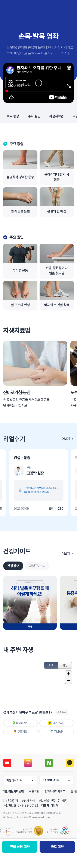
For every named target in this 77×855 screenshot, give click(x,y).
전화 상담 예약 (20, 847)
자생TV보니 (37, 566)
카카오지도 (59, 723)
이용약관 (34, 791)
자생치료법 (56, 116)
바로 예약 (57, 847)
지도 (51, 665)
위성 (64, 665)
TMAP (58, 731)
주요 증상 (13, 116)
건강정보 (13, 566)
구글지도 (22, 731)
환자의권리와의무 (55, 791)
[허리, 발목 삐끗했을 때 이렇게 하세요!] (30, 603)
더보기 (66, 439)
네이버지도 (22, 723)
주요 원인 (34, 116)
